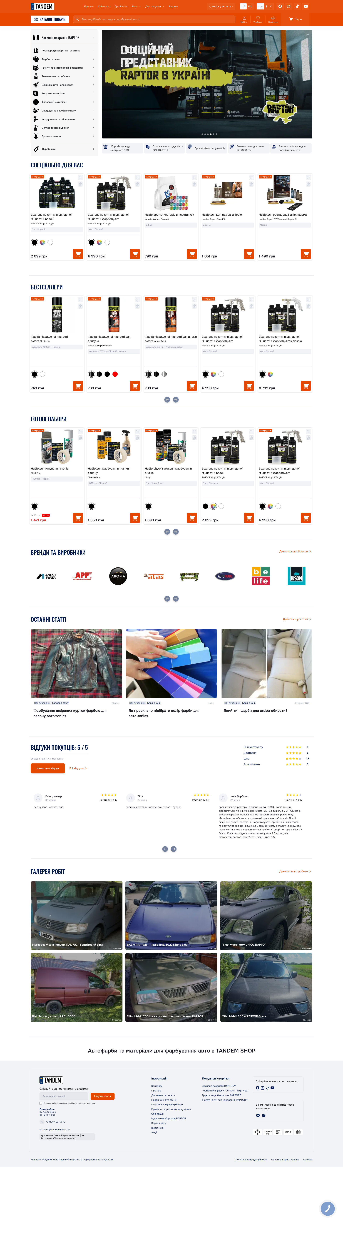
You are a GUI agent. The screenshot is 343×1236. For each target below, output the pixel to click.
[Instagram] (288, 6)
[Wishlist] (80, 177)
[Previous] (167, 400)
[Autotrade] (153, 576)
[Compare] (80, 184)
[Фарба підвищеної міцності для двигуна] (57, 315)
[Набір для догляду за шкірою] (228, 193)
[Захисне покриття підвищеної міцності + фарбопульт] (114, 193)
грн (260, 6)
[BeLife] (189, 576)
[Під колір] (42, 242)
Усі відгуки (76, 768)
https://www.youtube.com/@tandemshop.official (272, 1088)
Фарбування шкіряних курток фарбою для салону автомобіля (70, 713)
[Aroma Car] (46, 576)
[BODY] (296, 576)
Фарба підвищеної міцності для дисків (114, 337)
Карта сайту (158, 1123)
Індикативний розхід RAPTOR (168, 1118)
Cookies (307, 1159)
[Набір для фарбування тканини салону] (57, 447)
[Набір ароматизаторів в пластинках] (171, 193)
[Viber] (264, 1115)
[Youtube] (305, 6)
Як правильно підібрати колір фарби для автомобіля (164, 713)
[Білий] (50, 242)
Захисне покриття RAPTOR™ (219, 1086)
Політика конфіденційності (65, 1103)
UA (243, 6)
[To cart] (78, 254)
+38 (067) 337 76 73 (55, 1121)
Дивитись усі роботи (293, 871)
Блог (135, 6)
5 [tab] (213, 134)
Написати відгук (47, 768)
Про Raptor (121, 6)
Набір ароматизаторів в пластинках (169, 215)
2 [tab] (205, 134)
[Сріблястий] (107, 374)
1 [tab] (202, 134)
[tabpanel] (207, 84)
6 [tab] (216, 134)
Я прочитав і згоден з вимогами (69, 1103)
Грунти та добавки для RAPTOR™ (221, 1095)
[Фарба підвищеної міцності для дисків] (114, 315)
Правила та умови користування (171, 1109)
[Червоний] (58, 374)
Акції (154, 1132)
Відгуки (173, 6)
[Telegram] (258, 1115)
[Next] (176, 400)
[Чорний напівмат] (42, 374)
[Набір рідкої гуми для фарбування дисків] (114, 447)
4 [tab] (211, 134)
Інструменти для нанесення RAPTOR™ (224, 1099)
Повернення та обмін (164, 1099)
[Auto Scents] (118, 576)
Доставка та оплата (163, 1095)
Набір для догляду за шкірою (222, 215)
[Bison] (225, 576)
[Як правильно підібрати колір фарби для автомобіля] (171, 663)
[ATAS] (82, 576)
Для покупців (153, 6)
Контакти (156, 1086)
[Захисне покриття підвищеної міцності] (285, 320)
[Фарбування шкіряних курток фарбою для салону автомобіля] (76, 663)
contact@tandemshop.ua (54, 1129)
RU (250, 6)
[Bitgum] (261, 576)
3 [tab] (208, 134)
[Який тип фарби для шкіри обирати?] (266, 663)
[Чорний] (148, 506)
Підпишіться (102, 1096)
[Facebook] (280, 6)
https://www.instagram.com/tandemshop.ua (262, 1088)
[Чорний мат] (50, 374)
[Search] (77, 19)
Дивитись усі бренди (293, 551)
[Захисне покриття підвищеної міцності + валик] (57, 193)
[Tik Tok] (297, 6)
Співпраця (104, 6)
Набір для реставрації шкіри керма (283, 215)
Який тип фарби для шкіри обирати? (255, 710)
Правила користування (285, 1159)
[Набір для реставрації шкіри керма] (285, 193)
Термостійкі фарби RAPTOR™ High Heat (225, 1090)
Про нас (89, 6)
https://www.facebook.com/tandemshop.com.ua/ (257, 1088)
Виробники (157, 1127)
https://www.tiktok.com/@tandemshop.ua (267, 1088)
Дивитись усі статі (295, 619)
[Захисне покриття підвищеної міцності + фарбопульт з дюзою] (228, 315)
